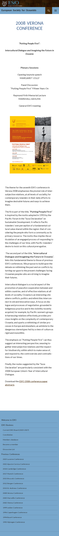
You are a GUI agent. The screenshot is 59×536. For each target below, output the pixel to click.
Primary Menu (55, 10)
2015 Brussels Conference (13, 478)
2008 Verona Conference (13, 493)
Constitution (8, 435)
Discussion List (9, 449)
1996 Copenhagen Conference (15, 512)
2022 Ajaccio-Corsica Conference (16, 464)
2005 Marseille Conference (14, 498)
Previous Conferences (10, 454)
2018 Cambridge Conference (14, 469)
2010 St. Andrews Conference (14, 488)
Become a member (10, 444)
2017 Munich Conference (13, 474)
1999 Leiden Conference (12, 508)
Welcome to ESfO (8, 420)
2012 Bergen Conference (13, 483)
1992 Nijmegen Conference (14, 522)
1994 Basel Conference (12, 517)
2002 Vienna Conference (13, 503)
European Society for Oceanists (18, 10)
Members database (10, 440)
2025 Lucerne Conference (13, 459)
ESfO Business (7, 425)
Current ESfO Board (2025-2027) (16, 430)
